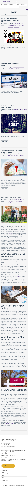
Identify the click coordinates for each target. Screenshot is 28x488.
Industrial (4, 470)
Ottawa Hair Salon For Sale (8, 455)
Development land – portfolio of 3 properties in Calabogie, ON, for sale (13, 460)
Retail (3, 478)
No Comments (27, 10)
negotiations (16, 109)
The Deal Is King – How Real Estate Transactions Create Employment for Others (10, 20)
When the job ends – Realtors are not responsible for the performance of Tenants (10, 63)
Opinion (18, 23)
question (10, 233)
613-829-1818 (4, 443)
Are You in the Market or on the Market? (11, 197)
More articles (8, 466)
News (14, 23)
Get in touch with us (9, 423)
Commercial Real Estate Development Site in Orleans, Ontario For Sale (13, 451)
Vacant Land (5, 480)
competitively (13, 344)
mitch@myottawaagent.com (8, 446)
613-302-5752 (4, 445)
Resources (16, 27)
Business (15, 154)
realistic (18, 276)
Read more (4, 53)
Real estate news (17, 25)
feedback (12, 328)
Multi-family (5, 473)
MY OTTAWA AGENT (5, 1)
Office (3, 475)
